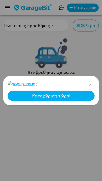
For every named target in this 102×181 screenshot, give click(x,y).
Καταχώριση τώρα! (51, 96)
